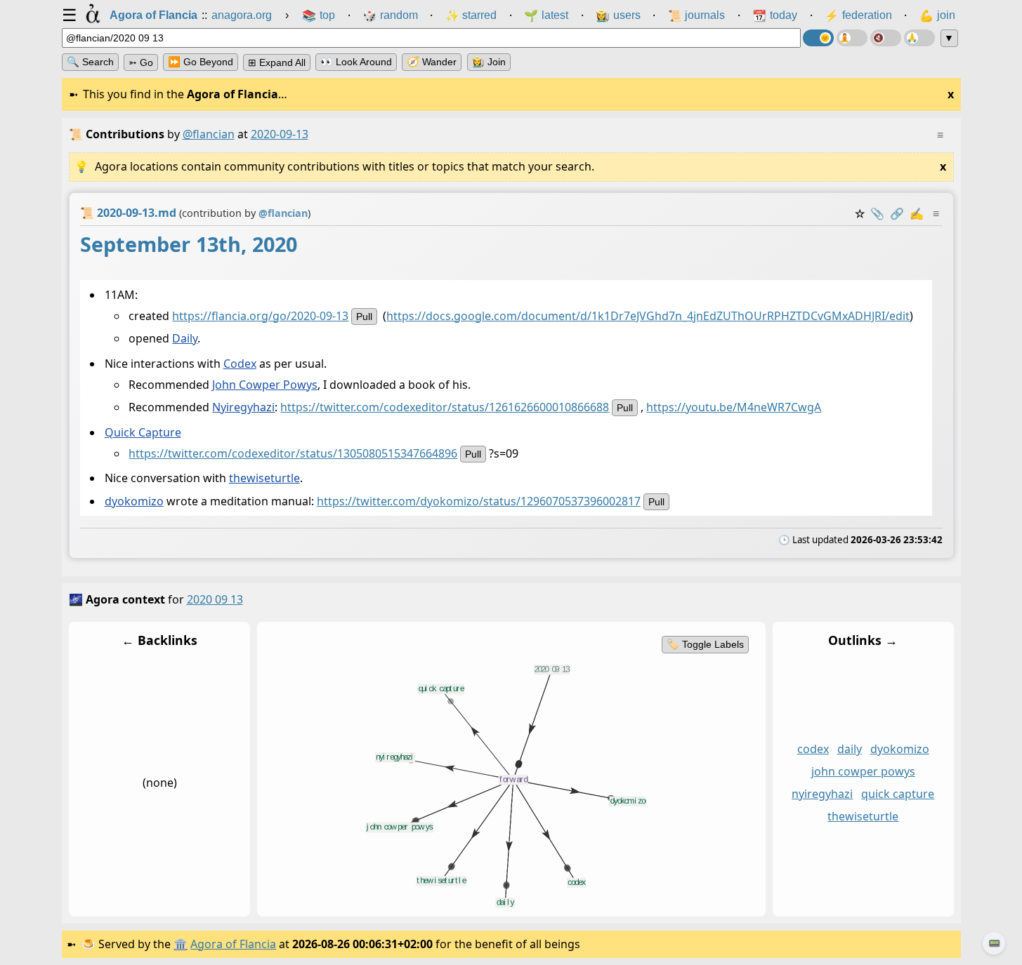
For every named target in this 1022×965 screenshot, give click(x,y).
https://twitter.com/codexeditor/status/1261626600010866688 (444, 407)
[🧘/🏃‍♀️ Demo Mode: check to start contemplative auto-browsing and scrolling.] (852, 37)
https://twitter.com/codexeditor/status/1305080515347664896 (293, 453)
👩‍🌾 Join (489, 61)
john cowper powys (863, 771)
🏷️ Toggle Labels (704, 644)
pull (364, 316)
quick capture (897, 793)
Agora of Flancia (233, 944)
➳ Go (141, 62)
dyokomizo (133, 501)
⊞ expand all (277, 62)
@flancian (209, 134)
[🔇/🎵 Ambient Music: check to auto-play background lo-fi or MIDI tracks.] (885, 37)
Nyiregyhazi (243, 407)
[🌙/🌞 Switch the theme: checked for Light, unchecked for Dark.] (818, 37)
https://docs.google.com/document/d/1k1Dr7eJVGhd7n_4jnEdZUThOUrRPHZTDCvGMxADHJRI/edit (648, 316)
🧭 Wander (432, 61)
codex (812, 749)
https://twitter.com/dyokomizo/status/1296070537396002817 (478, 501)
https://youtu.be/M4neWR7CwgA (733, 407)
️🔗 (897, 213)
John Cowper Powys (264, 384)
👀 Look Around (356, 61)
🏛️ (180, 944)
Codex (239, 363)
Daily (184, 339)
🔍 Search (90, 61)
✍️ (917, 213)
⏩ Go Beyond (200, 61)
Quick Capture (142, 432)
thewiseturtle (263, 478)
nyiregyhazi (822, 793)
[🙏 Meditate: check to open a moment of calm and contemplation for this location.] (919, 37)
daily (849, 749)
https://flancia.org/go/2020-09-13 (260, 316)
